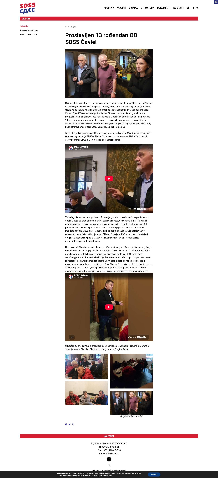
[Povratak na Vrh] (109, 465)
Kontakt (178, 8)
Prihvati (154, 474)
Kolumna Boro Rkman (29, 30)
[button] (216, 2)
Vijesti (121, 8)
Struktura (147, 8)
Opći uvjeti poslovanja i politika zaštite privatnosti (109, 471)
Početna (109, 8)
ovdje (110, 475)
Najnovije (24, 26)
